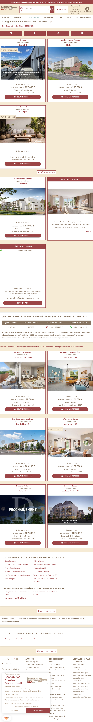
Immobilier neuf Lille (80, 670)
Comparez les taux (47, 651)
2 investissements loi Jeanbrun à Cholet (45, 593)
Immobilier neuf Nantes (81, 683)
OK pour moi (38, 710)
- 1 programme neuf (20, 639)
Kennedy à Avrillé (39, 568)
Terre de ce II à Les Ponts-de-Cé (45, 575)
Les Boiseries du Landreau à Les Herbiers (45, 580)
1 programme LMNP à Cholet (15, 598)
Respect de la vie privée (34, 664)
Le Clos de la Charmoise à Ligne (16, 564)
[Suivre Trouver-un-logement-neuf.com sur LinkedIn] (11, 663)
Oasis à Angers (10, 561)
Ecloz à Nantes (38, 561)
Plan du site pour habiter (10, 669)
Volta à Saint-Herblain (12, 568)
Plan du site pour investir (11, 672)
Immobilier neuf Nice (80, 686)
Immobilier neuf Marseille (82, 675)
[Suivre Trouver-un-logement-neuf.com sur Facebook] (2, 663)
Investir (17, 17)
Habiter (5, 17)
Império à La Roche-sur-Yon (15, 571)
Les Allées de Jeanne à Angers (44, 564)
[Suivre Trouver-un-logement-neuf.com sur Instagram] (6, 663)
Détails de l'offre (23, 77)
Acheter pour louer (56, 697)
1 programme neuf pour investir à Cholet (17, 593)
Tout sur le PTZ (54, 664)
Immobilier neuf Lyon (80, 672)
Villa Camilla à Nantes (41, 571)
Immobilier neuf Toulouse (82, 697)
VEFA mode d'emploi (56, 667)
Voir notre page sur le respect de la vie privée (18, 703)
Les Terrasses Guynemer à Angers (17, 575)
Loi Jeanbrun (33, 17)
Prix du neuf (65, 17)
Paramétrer (14, 710)
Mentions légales (32, 662)
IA (62, 9)
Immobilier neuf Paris (80, 689)
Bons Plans (49, 17)
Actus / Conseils (83, 17)
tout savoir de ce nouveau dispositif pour (46, 2)
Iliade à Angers (10, 579)
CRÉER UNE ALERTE (47, 172)
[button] (6, 718)
